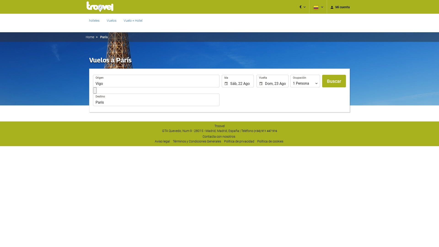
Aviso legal (162, 141)
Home (90, 37)
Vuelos (111, 20)
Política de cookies (270, 141)
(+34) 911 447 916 (265, 131)
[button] (302, 7)
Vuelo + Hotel (133, 20)
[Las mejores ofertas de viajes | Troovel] (100, 7)
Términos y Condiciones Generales (197, 141)
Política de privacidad (239, 141)
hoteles (94, 20)
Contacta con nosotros (219, 136)
